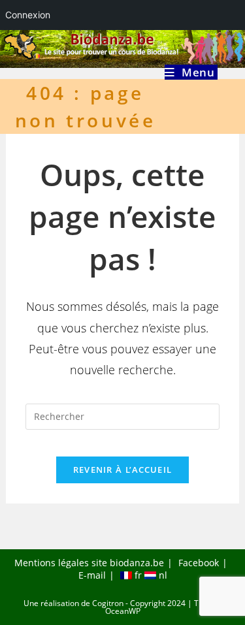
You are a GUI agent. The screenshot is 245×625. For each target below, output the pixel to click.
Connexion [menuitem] (27, 14)
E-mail (92, 575)
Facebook (198, 562)
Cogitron (107, 603)
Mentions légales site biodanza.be (89, 562)
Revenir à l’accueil (122, 469)
